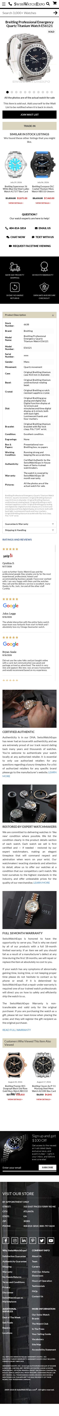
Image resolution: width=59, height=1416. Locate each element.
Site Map (36, 1344)
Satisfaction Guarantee (14, 1256)
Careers (36, 1266)
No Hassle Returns (11, 1277)
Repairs (6, 1327)
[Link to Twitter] (42, 1240)
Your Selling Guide (41, 1334)
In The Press (38, 1328)
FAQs (35, 1291)
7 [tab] (34, 92)
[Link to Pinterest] (33, 1240)
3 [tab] (16, 92)
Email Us (44, 228)
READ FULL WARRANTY (16, 1029)
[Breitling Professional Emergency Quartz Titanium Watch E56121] (29, 57)
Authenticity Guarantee (14, 1261)
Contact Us (37, 1296)
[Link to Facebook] (5, 1240)
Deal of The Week (11, 1317)
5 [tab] (25, 92)
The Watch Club (40, 1323)
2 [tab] (12, 92)
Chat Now (17, 237)
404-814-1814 (10, 4)
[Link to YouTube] (51, 1240)
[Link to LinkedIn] (23, 1240)
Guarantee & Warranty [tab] (16, 524)
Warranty (7, 1271)
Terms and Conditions (13, 1282)
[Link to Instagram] (14, 1240)
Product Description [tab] (15, 314)
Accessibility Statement (44, 1349)
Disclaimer (7, 1292)
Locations (7, 1333)
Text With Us (44, 237)
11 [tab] (51, 92)
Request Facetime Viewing (32, 245)
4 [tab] (21, 92)
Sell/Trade (7, 1322)
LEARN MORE (41, 882)
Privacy (6, 1287)
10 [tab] (47, 92)
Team (34, 1261)
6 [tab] (29, 92)
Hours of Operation (42, 1280)
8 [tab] (38, 92)
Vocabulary (38, 1339)
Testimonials (38, 1286)
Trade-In (29, 125)
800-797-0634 (47, 1226)
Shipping (6, 1266)
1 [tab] (7, 92)
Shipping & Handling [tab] (15, 530)
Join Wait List (29, 114)
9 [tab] (43, 92)
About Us (36, 1256)
